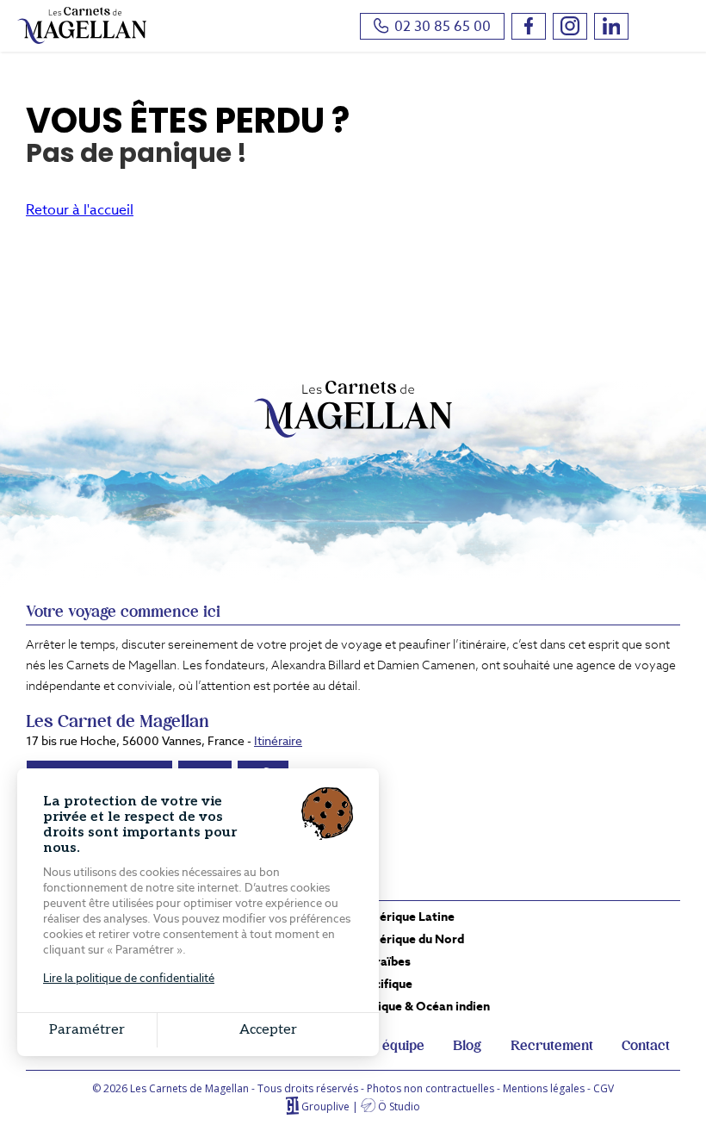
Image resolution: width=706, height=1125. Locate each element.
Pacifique (386, 984)
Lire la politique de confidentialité (128, 978)
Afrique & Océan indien (425, 1006)
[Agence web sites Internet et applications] (292, 1106)
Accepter (268, 1030)
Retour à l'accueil (79, 210)
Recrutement (552, 1046)
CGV (603, 1088)
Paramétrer (87, 1030)
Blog (467, 1046)
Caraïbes (385, 961)
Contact (646, 1046)
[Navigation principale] (667, 27)
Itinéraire (278, 741)
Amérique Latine (407, 916)
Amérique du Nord (412, 939)
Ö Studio (399, 1106)
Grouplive (325, 1106)
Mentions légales (544, 1088)
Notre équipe (384, 1046)
